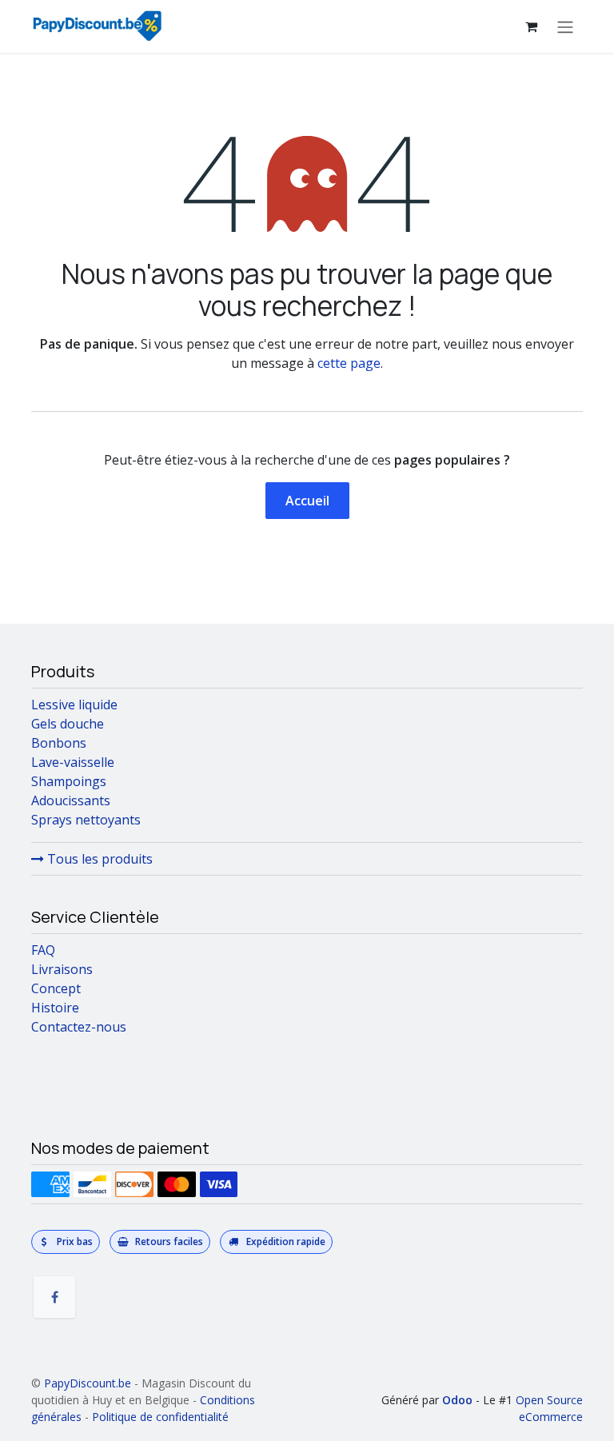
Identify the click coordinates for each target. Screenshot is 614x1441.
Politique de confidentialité (160, 1416)
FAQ (43, 950)
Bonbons (58, 743)
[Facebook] (54, 1297)
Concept (56, 988)
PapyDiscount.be (87, 1383)
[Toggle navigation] (565, 26)
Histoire (55, 1007)
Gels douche (67, 723)
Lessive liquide (74, 704)
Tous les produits (98, 859)
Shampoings (68, 781)
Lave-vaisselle (72, 762)
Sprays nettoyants (86, 819)
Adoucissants (70, 800)
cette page (349, 363)
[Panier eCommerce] (531, 26)
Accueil (307, 500)
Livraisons (62, 969)
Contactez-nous (78, 1027)
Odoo (459, 1399)
